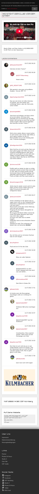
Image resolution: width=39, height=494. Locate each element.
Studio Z (4, 459)
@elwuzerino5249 (15, 196)
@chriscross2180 (15, 164)
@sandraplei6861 (15, 111)
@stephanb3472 (21, 253)
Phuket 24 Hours (7, 456)
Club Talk (4, 461)
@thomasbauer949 (22, 279)
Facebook (7, 478)
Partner (4, 454)
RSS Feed (7, 490)
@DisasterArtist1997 (16, 65)
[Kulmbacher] (19, 391)
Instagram (7, 475)
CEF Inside (5, 464)
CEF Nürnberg (8, 480)
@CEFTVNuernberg (22, 75)
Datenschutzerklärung (8, 440)
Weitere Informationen (12, 8)
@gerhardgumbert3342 (17, 97)
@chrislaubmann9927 (16, 231)
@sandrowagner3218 (16, 182)
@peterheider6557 (21, 303)
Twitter (6, 488)
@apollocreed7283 (21, 316)
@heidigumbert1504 (16, 145)
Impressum (5, 437)
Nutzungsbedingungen (8, 442)
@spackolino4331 (15, 129)
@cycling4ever (14, 242)
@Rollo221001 (14, 289)
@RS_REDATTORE (16, 85)
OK (35, 9)
